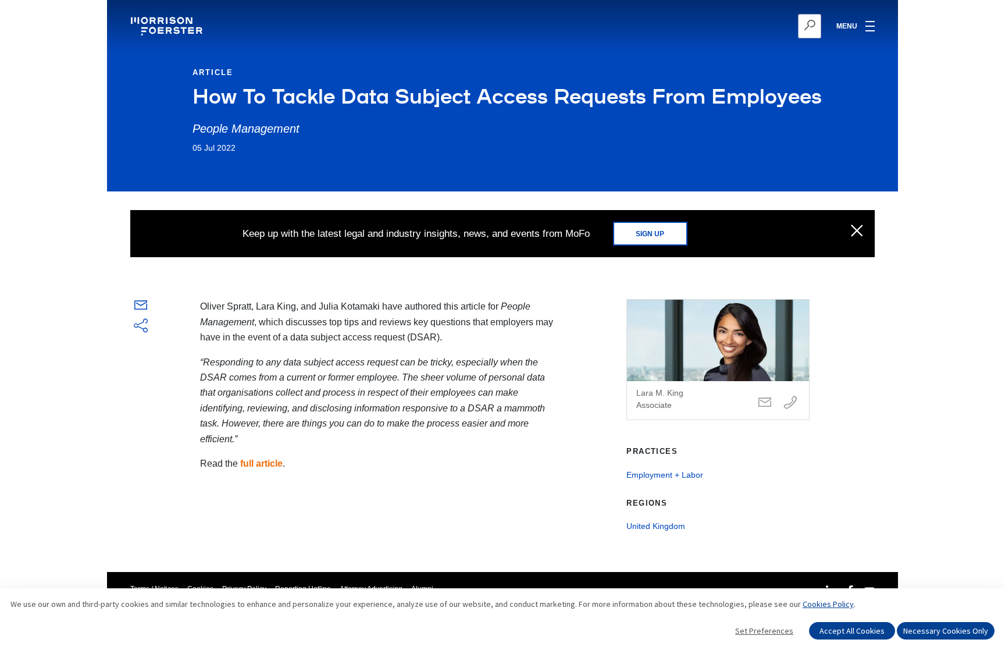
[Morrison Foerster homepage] (168, 26)
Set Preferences (764, 631)
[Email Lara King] (765, 403)
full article (261, 463)
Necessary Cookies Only (945, 631)
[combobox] (753, 26)
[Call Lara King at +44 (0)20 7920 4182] (790, 403)
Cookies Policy (828, 604)
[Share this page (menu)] (141, 326)
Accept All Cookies (852, 631)
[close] (857, 232)
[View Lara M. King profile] (718, 360)
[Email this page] (141, 307)
